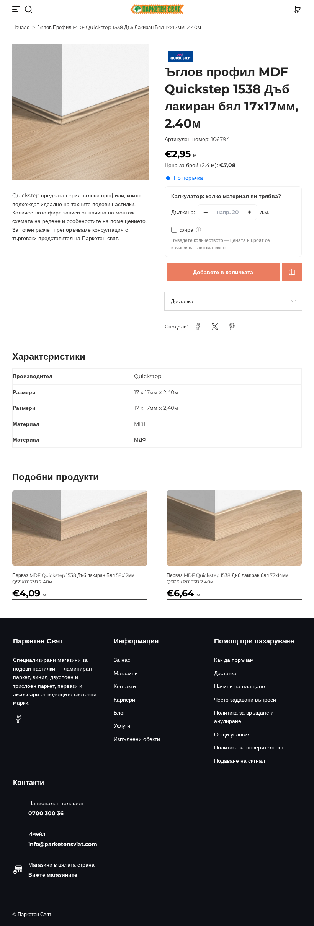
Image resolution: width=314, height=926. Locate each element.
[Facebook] (18, 718)
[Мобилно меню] (16, 9)
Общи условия (232, 734)
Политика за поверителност (249, 747)
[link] (198, 326)
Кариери (124, 699)
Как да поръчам (234, 659)
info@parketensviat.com (62, 844)
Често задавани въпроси (245, 699)
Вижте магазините (52, 874)
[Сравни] (292, 272)
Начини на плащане (239, 686)
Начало (20, 27)
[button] (28, 9)
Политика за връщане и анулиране (244, 717)
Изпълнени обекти (137, 739)
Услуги (122, 725)
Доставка (225, 673)
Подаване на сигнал (239, 760)
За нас (122, 659)
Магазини (126, 673)
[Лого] (157, 9)
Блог (119, 712)
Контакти (125, 686)
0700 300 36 (46, 813)
